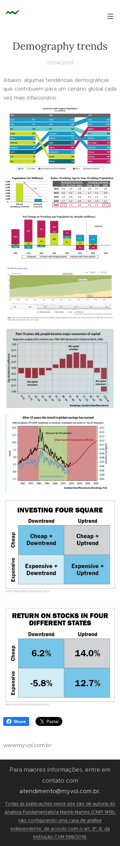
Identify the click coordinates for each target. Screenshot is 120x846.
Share (19, 721)
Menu (110, 16)
